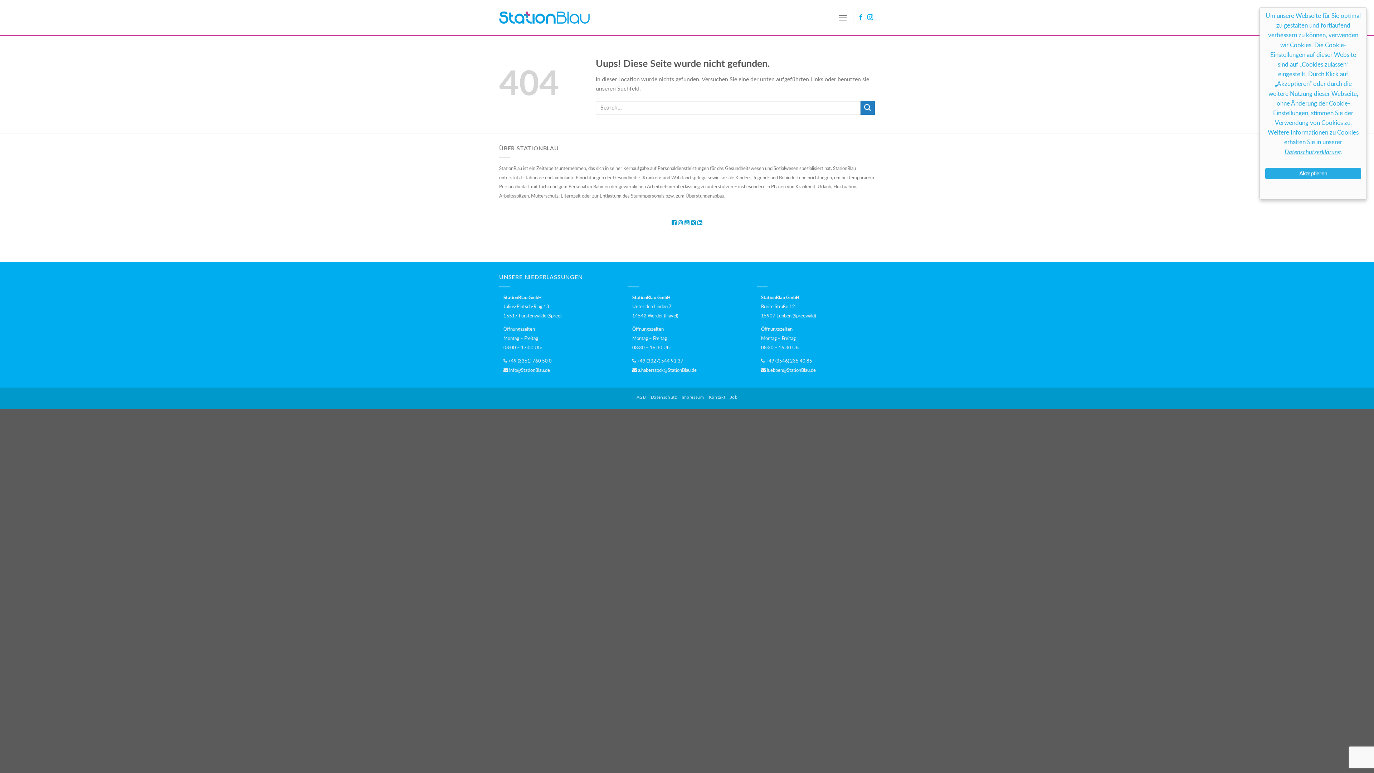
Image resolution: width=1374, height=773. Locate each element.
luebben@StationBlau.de (791, 370)
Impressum (693, 397)
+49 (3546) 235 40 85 (788, 361)
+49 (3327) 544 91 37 (659, 361)
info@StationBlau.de (529, 370)
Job (734, 397)
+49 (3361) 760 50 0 (529, 361)
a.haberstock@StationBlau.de (667, 370)
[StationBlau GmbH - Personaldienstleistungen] (544, 17)
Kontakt (717, 397)
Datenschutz (664, 397)
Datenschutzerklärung (1313, 152)
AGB (641, 397)
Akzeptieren (1313, 173)
